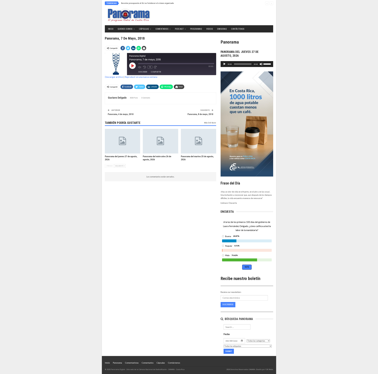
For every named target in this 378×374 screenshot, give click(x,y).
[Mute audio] (140, 67)
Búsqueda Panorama (238, 319)
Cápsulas (144, 29)
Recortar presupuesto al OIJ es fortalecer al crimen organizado (147, 3)
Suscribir (142, 72)
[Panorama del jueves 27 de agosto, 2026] (122, 141)
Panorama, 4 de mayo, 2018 (120, 114)
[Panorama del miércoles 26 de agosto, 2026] (160, 141)
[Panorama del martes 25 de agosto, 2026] (198, 141)
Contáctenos (238, 29)
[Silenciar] (261, 64)
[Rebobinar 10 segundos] (144, 67)
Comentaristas (132, 362)
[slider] (267, 63)
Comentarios (162, 29)
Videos (209, 29)
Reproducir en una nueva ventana (141, 77)
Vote (247, 267)
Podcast (179, 29)
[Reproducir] (224, 64)
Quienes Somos (125, 29)
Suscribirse (228, 304)
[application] (247, 64)
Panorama (117, 362)
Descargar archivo (114, 77)
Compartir (156, 72)
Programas (196, 29)
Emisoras (222, 29)
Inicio (110, 29)
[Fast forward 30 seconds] (155, 67)
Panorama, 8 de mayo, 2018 (200, 114)
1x (150, 67)
